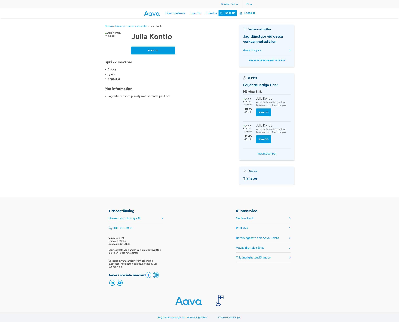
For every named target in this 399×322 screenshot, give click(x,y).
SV (247, 3)
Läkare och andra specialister (131, 26)
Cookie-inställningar (229, 317)
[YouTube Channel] (119, 283)
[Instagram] (156, 276)
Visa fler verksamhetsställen (266, 60)
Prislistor (242, 228)
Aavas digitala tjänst (250, 247)
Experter (196, 13)
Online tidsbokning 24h (124, 218)
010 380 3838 (122, 228)
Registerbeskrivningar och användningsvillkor (182, 317)
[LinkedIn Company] (112, 283)
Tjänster (211, 13)
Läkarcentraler (175, 13)
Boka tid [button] (153, 50)
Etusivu (109, 26)
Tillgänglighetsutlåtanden (253, 257)
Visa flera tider (266, 154)
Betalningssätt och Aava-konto (257, 238)
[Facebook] (148, 276)
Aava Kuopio (252, 50)
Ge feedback (245, 218)
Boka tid (230, 13)
